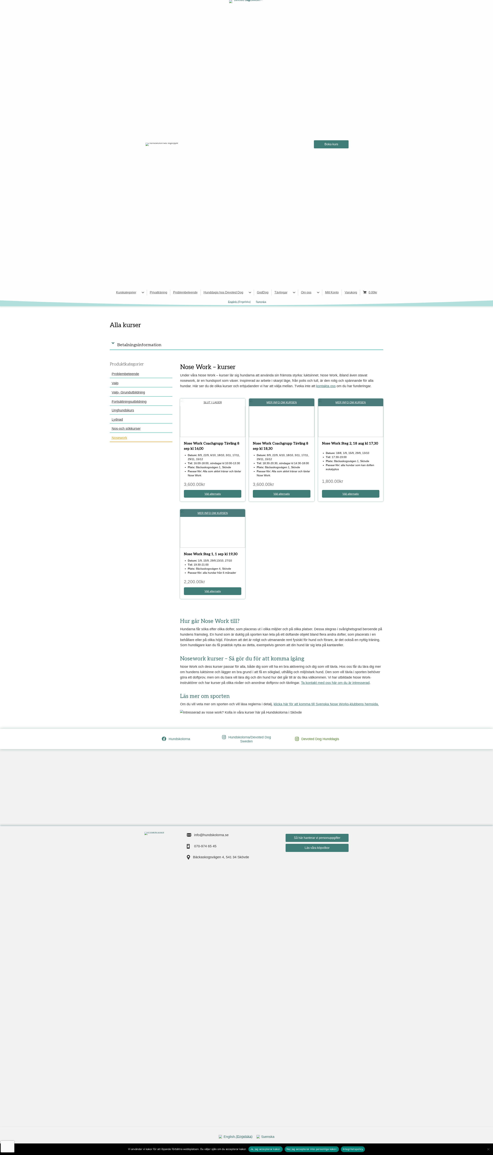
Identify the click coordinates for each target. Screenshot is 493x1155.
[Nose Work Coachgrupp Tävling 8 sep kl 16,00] (212, 417)
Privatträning (158, 292)
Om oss (306, 292)
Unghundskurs (123, 410)
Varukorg (351, 292)
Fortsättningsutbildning (129, 402)
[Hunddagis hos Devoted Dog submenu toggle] (250, 292)
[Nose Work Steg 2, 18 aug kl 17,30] (350, 417)
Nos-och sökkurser (126, 428)
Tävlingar (280, 292)
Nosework (119, 438)
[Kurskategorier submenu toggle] (143, 292)
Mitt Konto (332, 292)
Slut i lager (213, 402)
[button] (246, 343)
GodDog (262, 292)
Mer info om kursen (282, 402)
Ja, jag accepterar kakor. (265, 1149)
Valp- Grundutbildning (128, 392)
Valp (115, 383)
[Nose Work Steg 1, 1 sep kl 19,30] (212, 528)
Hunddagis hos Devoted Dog (223, 292)
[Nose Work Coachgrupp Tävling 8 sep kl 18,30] (281, 417)
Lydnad (117, 419)
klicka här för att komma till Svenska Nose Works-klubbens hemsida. (326, 704)
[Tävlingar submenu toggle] (294, 292)
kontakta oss (326, 386)
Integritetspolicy (353, 1149)
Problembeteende (185, 292)
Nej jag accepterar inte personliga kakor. (312, 1149)
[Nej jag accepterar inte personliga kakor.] (488, 1149)
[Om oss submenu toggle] (318, 292)
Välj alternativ (213, 493)
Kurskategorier (126, 292)
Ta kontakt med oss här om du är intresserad (335, 683)
